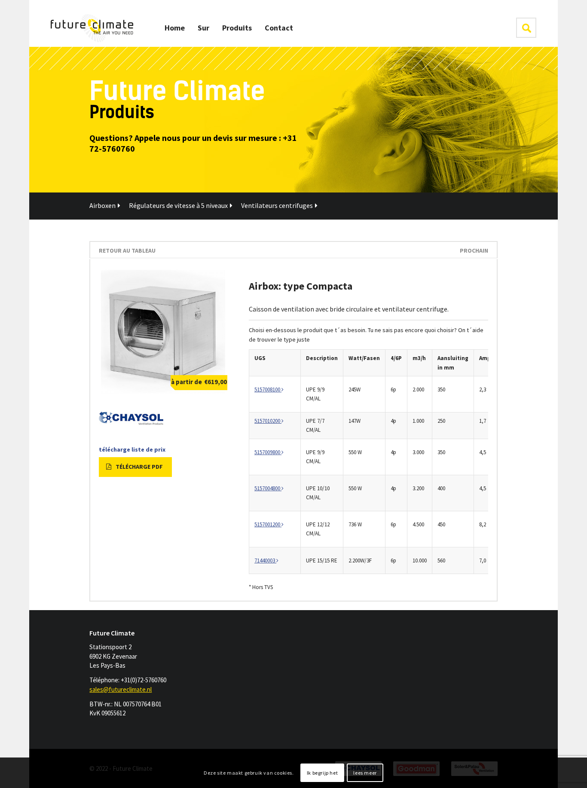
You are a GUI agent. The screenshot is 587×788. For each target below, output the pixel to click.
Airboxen (102, 205)
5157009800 (267, 452)
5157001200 (267, 524)
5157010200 (267, 421)
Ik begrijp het (322, 773)
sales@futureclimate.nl (120, 689)
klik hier (526, 28)
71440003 (265, 560)
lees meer (364, 773)
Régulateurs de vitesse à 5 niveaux (178, 205)
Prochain (474, 250)
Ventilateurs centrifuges (277, 205)
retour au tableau (127, 250)
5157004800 (267, 488)
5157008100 (267, 389)
